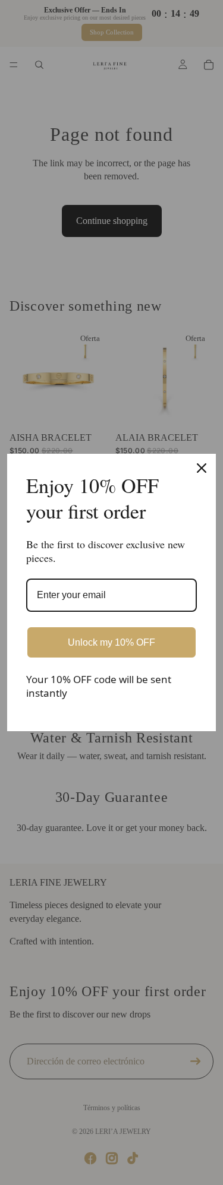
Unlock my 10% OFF (111, 642)
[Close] (201, 468)
